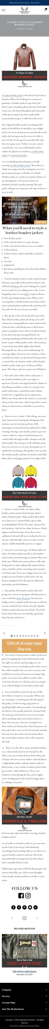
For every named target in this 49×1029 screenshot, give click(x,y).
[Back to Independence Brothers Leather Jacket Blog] (24, 918)
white (26, 294)
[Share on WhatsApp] (35, 907)
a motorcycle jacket (18, 155)
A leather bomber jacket (12, 95)
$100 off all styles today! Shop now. (24, 646)
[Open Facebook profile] (21, 895)
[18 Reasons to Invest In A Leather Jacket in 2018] (12, 918)
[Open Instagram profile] (28, 895)
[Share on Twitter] (19, 907)
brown (16, 286)
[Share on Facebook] (13, 907)
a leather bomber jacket (20, 165)
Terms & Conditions (18, 1026)
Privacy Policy (33, 1026)
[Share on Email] (30, 907)
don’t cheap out (23, 598)
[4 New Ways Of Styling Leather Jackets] (37, 918)
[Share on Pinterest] (24, 907)
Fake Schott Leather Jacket (24, 971)
